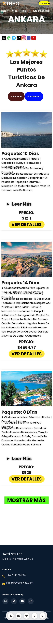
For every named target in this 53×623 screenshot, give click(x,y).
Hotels (4, 10)
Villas (14, 10)
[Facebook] (28, 37)
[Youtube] (33, 37)
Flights (24, 10)
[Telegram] (13, 37)
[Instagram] (23, 37)
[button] (49, 3)
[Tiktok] (18, 37)
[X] (3, 37)
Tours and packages (41, 10)
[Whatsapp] (8, 37)
